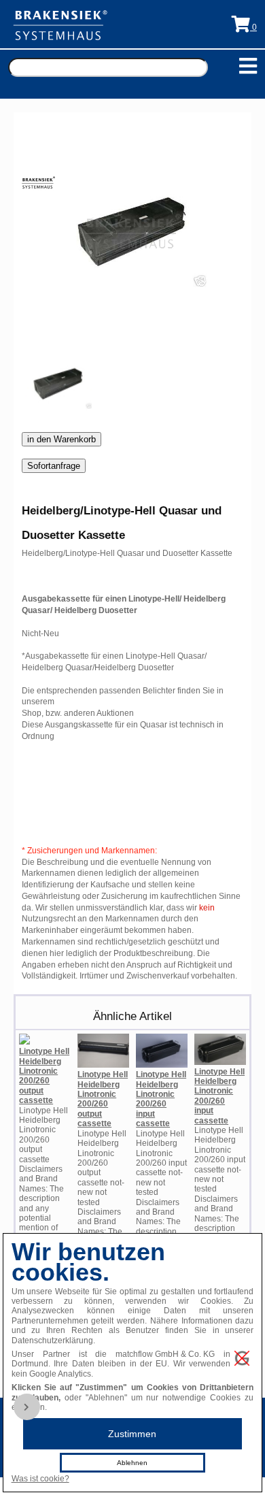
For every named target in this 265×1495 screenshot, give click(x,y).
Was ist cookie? (40, 1478)
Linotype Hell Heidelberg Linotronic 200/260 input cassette (161, 1099)
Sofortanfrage (53, 466)
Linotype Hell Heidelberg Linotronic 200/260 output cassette (44, 1076)
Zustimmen (132, 1433)
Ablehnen (132, 1462)
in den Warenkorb (61, 439)
